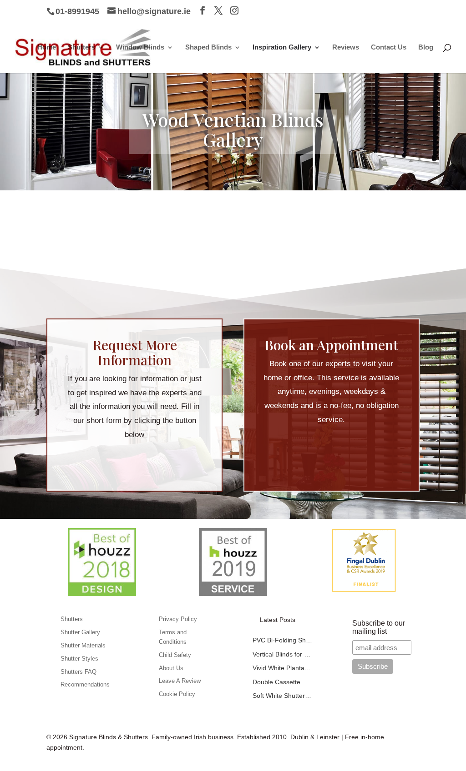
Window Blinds (140, 47)
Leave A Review (180, 680)
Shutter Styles (79, 658)
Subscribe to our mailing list (378, 627)
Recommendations (85, 684)
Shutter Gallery (80, 632)
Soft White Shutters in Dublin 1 (282, 695)
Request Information (134, 461)
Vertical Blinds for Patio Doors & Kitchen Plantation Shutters (282, 654)
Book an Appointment (331, 446)
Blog (425, 47)
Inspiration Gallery (282, 47)
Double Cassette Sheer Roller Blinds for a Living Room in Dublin (282, 682)
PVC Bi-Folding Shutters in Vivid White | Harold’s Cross (282, 640)
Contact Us (388, 47)
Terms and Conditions (173, 637)
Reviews (345, 47)
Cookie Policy (177, 694)
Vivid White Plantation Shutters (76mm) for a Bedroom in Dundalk (282, 668)
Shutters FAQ (78, 671)
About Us (171, 668)
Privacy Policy (178, 619)
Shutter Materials (83, 645)
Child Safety (175, 655)
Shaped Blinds (208, 47)
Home (46, 47)
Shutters (81, 47)
